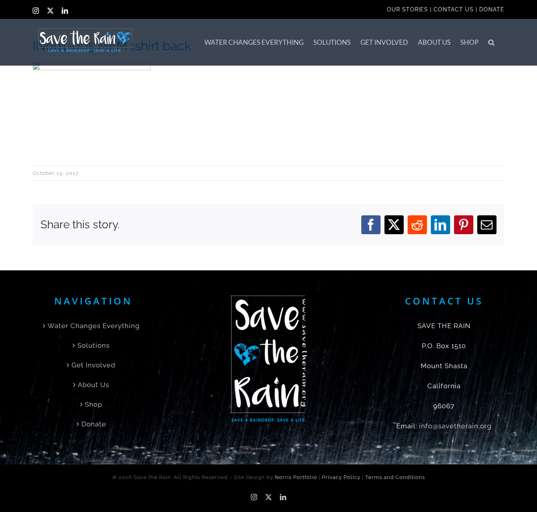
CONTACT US (454, 9)
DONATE (491, 9)
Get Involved (94, 365)
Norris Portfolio (296, 477)
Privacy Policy (341, 477)
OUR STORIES (407, 9)
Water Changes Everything (94, 326)
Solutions (93, 345)
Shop (93, 404)
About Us (93, 385)
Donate (93, 424)
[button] (491, 42)
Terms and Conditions (395, 477)
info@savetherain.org (455, 426)
